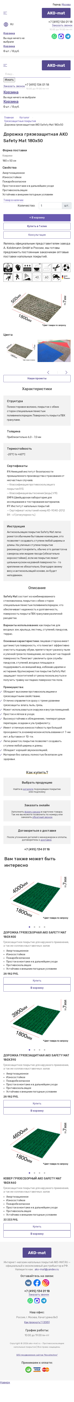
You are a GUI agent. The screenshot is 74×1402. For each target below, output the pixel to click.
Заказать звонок (62, 25)
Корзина (9, 33)
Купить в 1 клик (37, 226)
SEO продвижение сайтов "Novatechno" (37, 1355)
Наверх (5, 1382)
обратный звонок (42, 817)
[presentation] (48, 372)
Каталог (25, 117)
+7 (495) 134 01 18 (60, 22)
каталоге (28, 789)
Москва (66, 4)
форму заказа (32, 811)
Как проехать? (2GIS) (37, 1322)
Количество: (26, 205)
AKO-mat (56, 13)
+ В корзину (37, 217)
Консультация (37, 234)
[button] (29, 927)
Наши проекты (37, 378)
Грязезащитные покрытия (20, 121)
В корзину (37, 987)
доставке (46, 839)
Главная (9, 117)
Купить (37, 980)
